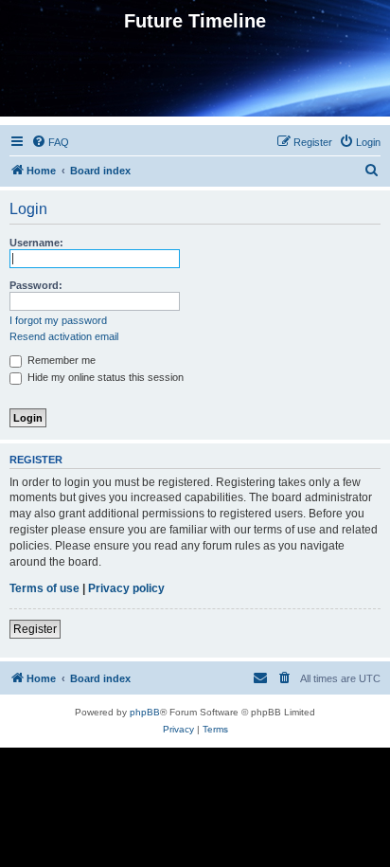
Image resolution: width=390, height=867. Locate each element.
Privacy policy (126, 588)
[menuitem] (50, 142)
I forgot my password (58, 320)
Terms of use (44, 588)
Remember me (60, 360)
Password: (35, 285)
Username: (36, 242)
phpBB (145, 712)
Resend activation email (63, 336)
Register (35, 629)
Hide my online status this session (104, 377)
